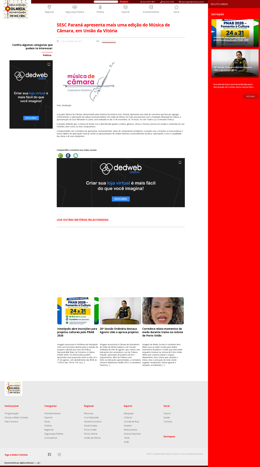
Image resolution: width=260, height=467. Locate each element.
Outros (167, 413)
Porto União (90, 429)
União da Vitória (92, 437)
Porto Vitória (90, 433)
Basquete (129, 413)
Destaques (169, 436)
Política (100, 11)
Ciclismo (128, 417)
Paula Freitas (90, 425)
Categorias (50, 405)
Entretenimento (151, 11)
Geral (176, 11)
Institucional (12, 405)
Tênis (127, 437)
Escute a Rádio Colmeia (16, 417)
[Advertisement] (121, 265)
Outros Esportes (132, 433)
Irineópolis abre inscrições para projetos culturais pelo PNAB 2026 (77, 332)
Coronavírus (50, 437)
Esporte (126, 11)
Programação (12, 413)
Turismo (168, 421)
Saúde (167, 417)
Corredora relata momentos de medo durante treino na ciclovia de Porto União (162, 332)
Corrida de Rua (131, 421)
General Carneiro (93, 421)
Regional (49, 11)
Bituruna (88, 413)
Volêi (126, 441)
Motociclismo (130, 429)
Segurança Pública (74, 11)
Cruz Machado (91, 417)
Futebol (128, 425)
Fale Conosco (11, 421)
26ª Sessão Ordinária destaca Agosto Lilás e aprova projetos (120, 330)
